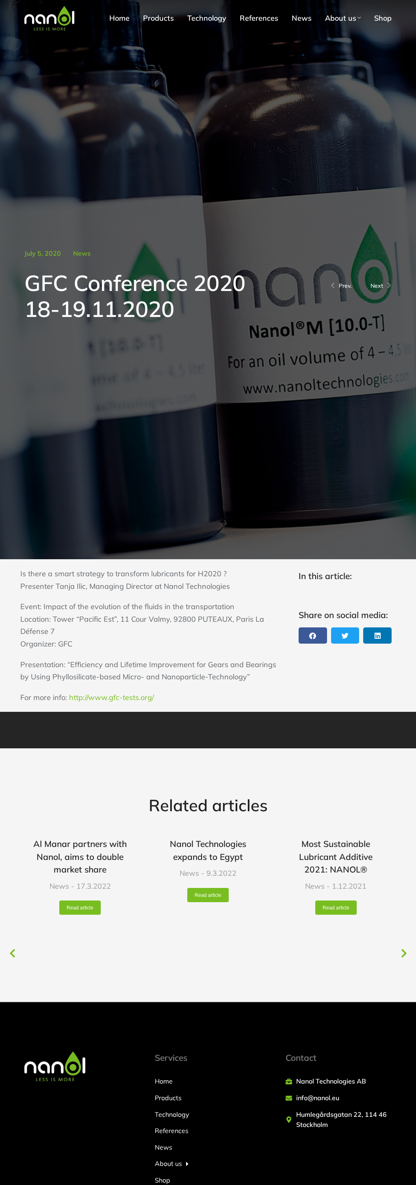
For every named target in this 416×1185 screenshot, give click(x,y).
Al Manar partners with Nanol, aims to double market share (80, 856)
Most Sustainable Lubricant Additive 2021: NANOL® (336, 856)
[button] (313, 635)
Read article (80, 908)
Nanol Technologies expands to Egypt (208, 850)
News (82, 253)
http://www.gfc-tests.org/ (111, 697)
